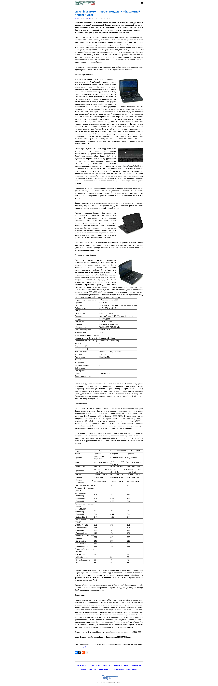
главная (77, 18)
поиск (83, 669)
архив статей (94, 665)
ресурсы (106, 665)
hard (84, 647)
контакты (92, 669)
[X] (79, 652)
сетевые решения (120, 665)
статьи (84, 18)
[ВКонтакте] (76, 652)
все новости (81, 665)
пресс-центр (104, 669)
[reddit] (83, 652)
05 (94, 18)
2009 (90, 18)
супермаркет (136, 665)
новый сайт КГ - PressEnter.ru (125, 669)
